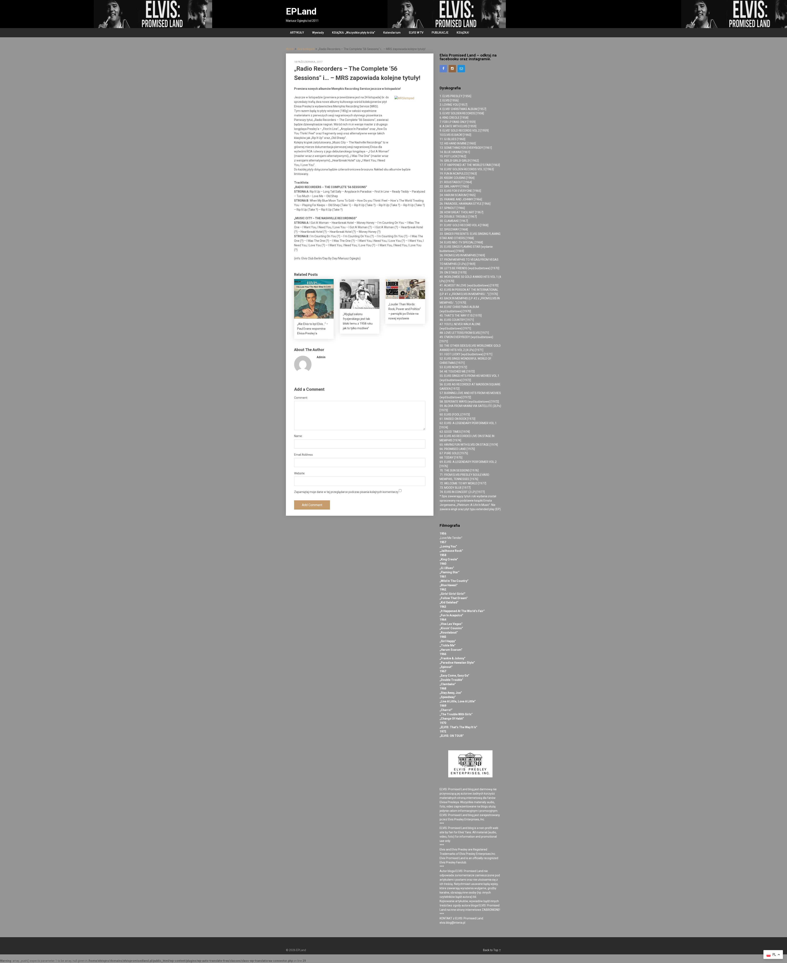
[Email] (461, 68)
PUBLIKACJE (440, 32)
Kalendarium (392, 32)
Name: (298, 436)
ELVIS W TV (416, 32)
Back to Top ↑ (492, 950)
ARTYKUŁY (297, 32)
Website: (299, 473)
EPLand (301, 11)
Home (290, 49)
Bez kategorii (305, 49)
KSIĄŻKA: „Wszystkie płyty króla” (353, 32)
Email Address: (303, 454)
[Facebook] (443, 68)
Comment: (301, 397)
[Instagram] (452, 68)
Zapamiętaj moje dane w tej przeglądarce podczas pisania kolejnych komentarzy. (346, 492)
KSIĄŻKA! (463, 32)
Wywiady (318, 32)
